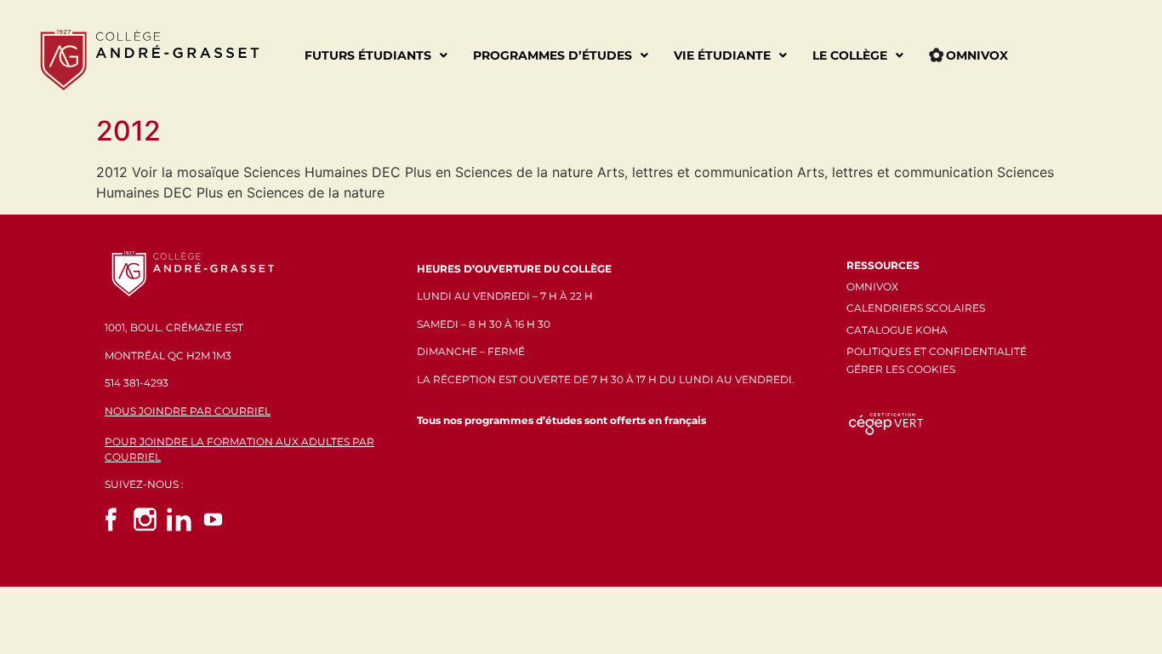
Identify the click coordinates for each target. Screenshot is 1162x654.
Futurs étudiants (368, 55)
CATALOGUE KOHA (897, 330)
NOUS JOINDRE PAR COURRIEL (188, 410)
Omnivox (977, 55)
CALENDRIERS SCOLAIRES (915, 307)
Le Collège (849, 55)
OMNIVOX (872, 286)
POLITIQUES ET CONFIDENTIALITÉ (936, 351)
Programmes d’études (552, 55)
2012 (128, 130)
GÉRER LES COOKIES (900, 369)
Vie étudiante (722, 55)
